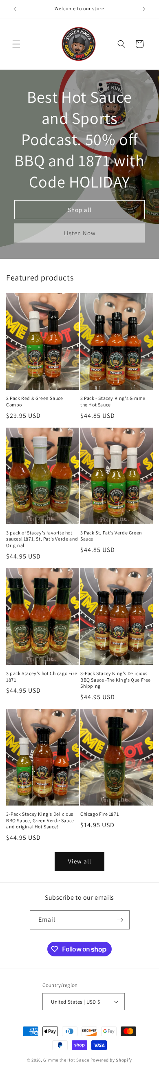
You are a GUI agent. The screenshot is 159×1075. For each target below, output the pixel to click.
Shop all (80, 210)
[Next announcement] (144, 9)
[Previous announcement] (15, 9)
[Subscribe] (120, 919)
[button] (16, 44)
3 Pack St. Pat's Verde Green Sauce (111, 536)
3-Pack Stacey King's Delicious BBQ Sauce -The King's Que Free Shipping (115, 679)
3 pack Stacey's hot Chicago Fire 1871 (41, 676)
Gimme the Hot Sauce (66, 1060)
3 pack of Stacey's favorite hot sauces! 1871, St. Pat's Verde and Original (42, 539)
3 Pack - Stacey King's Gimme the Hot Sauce (113, 401)
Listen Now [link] (80, 233)
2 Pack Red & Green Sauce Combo (34, 401)
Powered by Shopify (111, 1060)
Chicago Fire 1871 (99, 814)
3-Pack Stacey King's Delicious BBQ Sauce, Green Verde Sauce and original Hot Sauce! (40, 820)
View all (79, 861)
